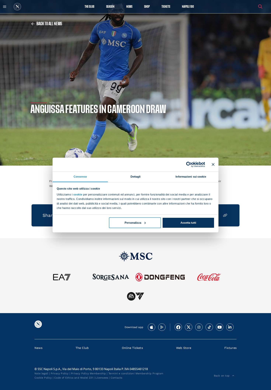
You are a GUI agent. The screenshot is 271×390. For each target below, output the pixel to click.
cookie (77, 194)
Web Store (183, 348)
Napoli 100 (188, 6)
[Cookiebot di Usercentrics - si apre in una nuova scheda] (189, 164)
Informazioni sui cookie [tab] (191, 176)
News (38, 348)
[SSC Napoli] (17, 6)
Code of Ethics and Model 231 (73, 377)
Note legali (41, 373)
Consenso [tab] (80, 176)
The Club (82, 348)
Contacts (116, 377)
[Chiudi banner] (213, 164)
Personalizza (133, 222)
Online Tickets (132, 348)
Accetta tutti (188, 222)
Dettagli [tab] (136, 176)
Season (110, 6)
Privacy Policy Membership (88, 373)
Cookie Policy (43, 377)
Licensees (101, 377)
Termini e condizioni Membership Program (135, 373)
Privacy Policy (60, 373)
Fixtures (230, 348)
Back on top (222, 375)
